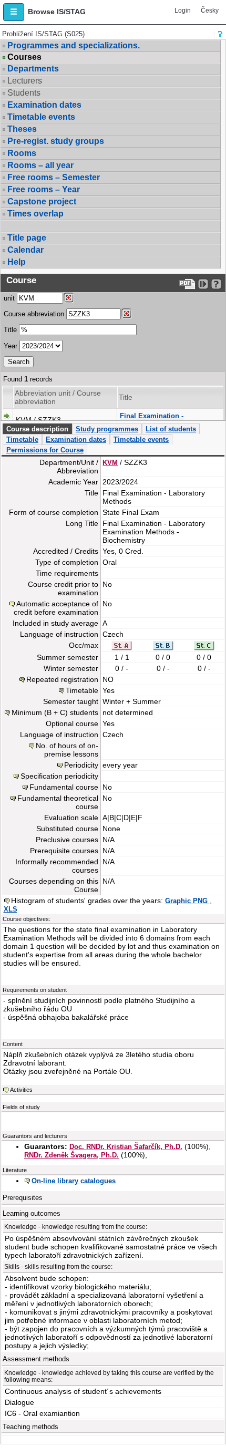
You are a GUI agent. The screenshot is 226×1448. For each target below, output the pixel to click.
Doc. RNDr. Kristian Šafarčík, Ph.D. (125, 1147)
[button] (13, 12)
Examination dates (44, 104)
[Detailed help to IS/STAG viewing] (216, 283)
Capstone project (41, 201)
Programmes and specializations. (73, 45)
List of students (171, 429)
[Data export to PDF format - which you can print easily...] (187, 283)
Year (10, 346)
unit (9, 298)
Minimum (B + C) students (55, 712)
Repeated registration (62, 679)
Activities (21, 1090)
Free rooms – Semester (53, 177)
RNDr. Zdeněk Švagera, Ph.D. (71, 1155)
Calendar (25, 249)
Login (182, 10)
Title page (26, 237)
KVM (110, 463)
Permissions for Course (45, 450)
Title (10, 330)
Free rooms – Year (43, 189)
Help (16, 261)
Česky (210, 10)
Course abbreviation (34, 314)
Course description (37, 429)
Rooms (21, 153)
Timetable (22, 439)
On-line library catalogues (74, 1181)
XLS (10, 909)
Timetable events (41, 116)
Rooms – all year (40, 165)
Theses (22, 129)
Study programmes (107, 429)
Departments (33, 68)
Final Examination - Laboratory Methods (152, 420)
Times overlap (35, 213)
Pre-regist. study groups (55, 141)
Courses (24, 57)
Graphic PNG (187, 901)
